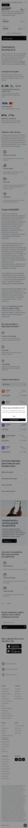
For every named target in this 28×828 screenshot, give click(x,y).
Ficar (14, 416)
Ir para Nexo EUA (14, 419)
